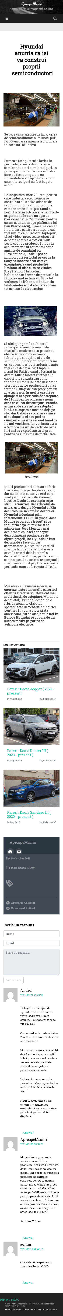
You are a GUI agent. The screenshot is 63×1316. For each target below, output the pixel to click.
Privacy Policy (9, 1299)
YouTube (37, 1309)
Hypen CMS (49, 1304)
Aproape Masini (19, 1304)
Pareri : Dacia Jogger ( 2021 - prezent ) (30, 691)
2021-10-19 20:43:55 (32, 1249)
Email (54, 1309)
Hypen (16, 1306)
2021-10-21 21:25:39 (31, 995)
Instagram (24, 1309)
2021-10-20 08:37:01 (32, 1144)
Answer (28, 1132)
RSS (46, 1309)
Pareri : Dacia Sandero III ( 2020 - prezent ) (29, 814)
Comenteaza (13, 980)
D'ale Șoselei (19, 867)
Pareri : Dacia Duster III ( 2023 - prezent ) (27, 752)
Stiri (33, 867)
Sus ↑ (24, 1306)
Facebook (11, 1309)
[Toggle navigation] (7, 18)
